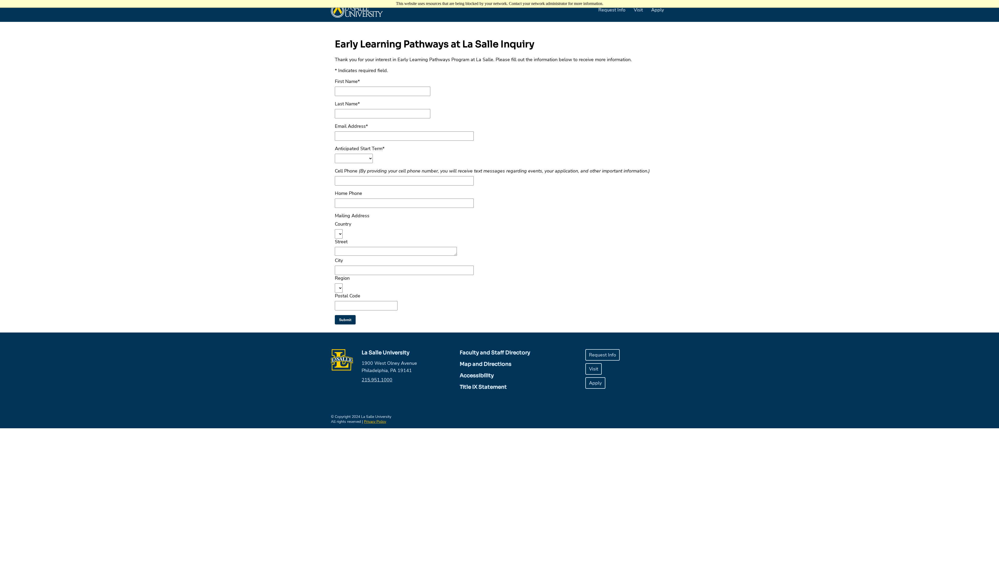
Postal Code (347, 296)
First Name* (347, 81)
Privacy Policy (375, 421)
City (339, 260)
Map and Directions (485, 364)
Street (341, 242)
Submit (345, 320)
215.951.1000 (377, 380)
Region (342, 278)
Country (343, 224)
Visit (638, 10)
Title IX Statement (483, 387)
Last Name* (347, 104)
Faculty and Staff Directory (495, 352)
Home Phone (348, 193)
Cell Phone (492, 171)
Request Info (611, 10)
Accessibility (477, 375)
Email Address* (351, 126)
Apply (657, 10)
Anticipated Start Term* (360, 148)
